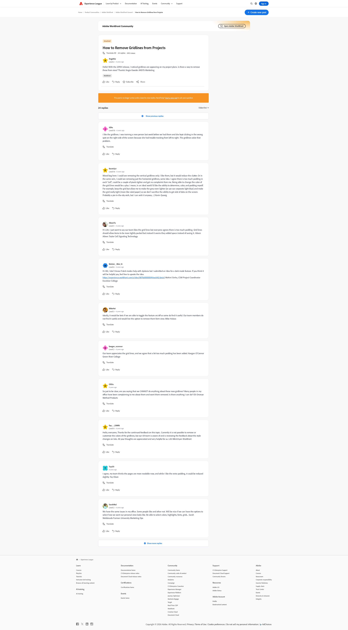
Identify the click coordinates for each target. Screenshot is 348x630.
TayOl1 (111, 466)
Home (80, 12)
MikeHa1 (112, 308)
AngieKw (112, 59)
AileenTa (112, 223)
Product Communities (92, 12)
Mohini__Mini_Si (115, 264)
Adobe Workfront (107, 12)
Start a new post (171, 98)
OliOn (111, 384)
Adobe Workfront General (124, 12)
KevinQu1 (112, 168)
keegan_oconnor (116, 346)
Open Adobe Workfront (233, 26)
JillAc (111, 127)
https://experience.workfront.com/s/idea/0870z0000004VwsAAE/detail (134, 277)
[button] (257, 12)
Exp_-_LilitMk (114, 425)
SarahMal (113, 504)
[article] (152, 141)
